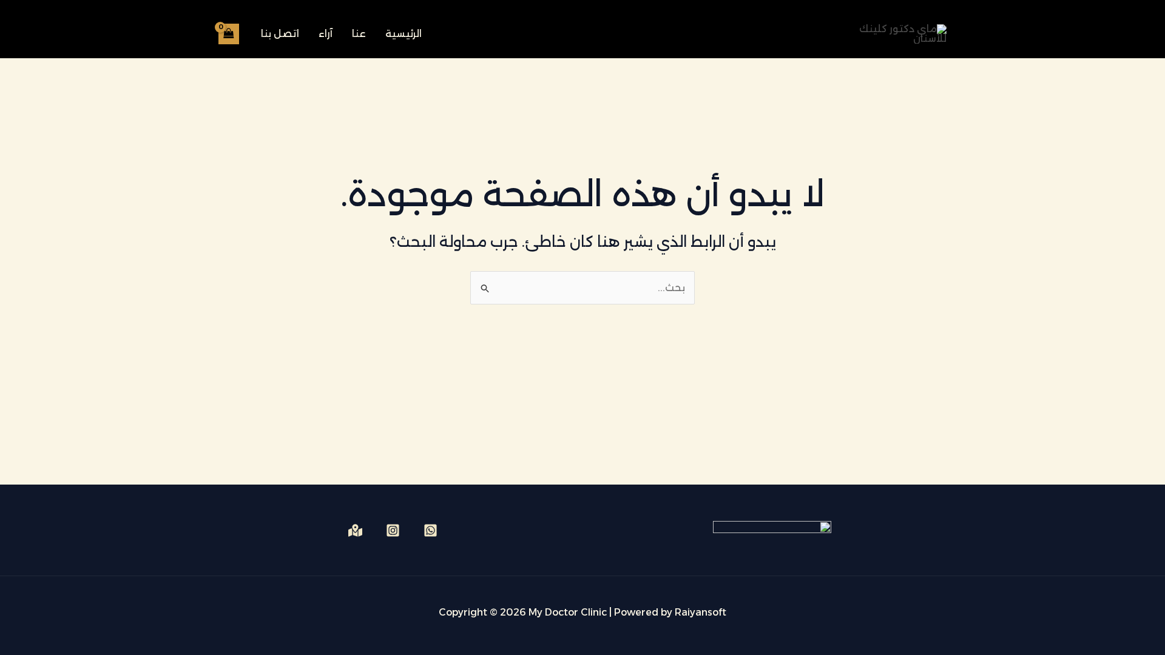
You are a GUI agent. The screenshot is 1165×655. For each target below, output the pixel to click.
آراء (326, 33)
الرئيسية (403, 33)
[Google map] (355, 530)
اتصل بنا (280, 33)
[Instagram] (393, 530)
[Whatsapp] (430, 530)
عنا (359, 33)
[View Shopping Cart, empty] (228, 34)
